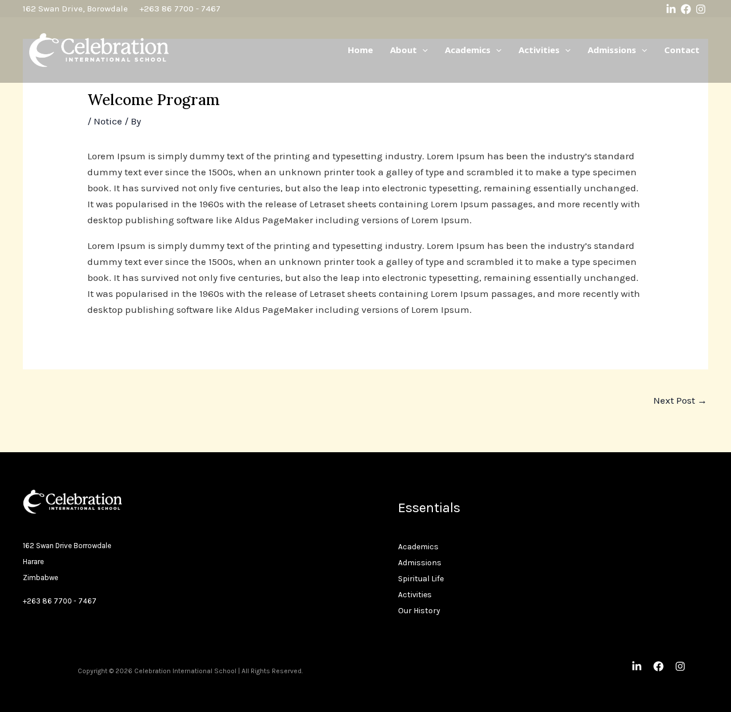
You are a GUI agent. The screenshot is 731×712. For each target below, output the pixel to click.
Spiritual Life (421, 579)
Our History (419, 611)
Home (360, 49)
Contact (682, 49)
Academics (468, 49)
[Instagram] (700, 9)
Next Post (680, 400)
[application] (422, 49)
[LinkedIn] (671, 9)
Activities (539, 49)
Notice (108, 121)
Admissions (612, 49)
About (403, 49)
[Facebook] (685, 9)
